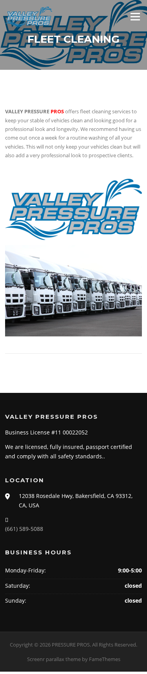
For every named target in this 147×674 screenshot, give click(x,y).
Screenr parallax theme (54, 659)
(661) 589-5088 (24, 528)
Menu (135, 16)
